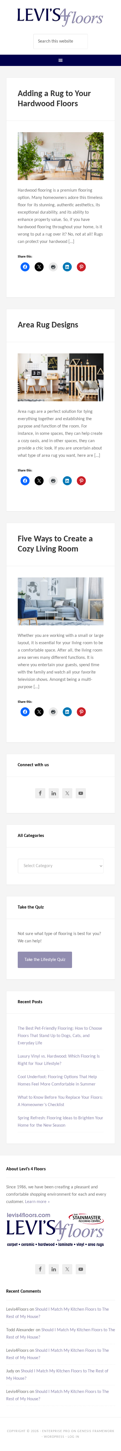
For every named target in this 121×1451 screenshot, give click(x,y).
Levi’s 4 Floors (60, 17)
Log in (73, 1437)
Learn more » (37, 1202)
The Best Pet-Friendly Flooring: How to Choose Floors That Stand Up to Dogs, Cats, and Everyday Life (60, 1035)
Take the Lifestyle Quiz (44, 960)
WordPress (54, 1437)
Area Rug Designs (48, 325)
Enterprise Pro (56, 1431)
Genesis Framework (95, 1431)
